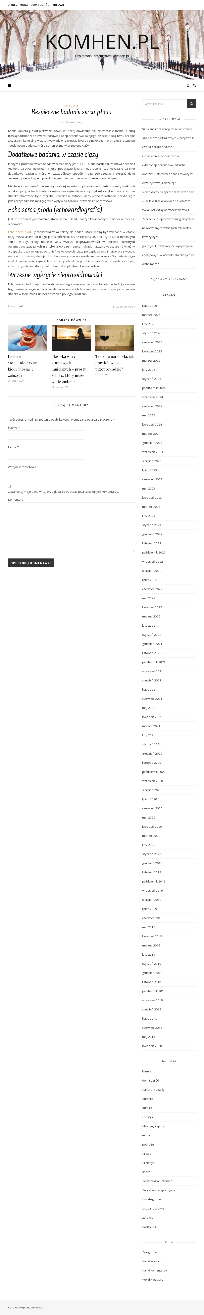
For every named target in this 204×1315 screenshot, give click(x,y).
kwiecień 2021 (152, 717)
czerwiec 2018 (152, 1028)
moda (24, 5)
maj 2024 (148, 415)
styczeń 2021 (151, 744)
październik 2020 (154, 772)
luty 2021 (148, 735)
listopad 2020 (151, 762)
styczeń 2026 (151, 333)
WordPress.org (152, 1279)
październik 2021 (154, 662)
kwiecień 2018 (152, 1046)
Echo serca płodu (20, 232)
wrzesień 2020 (152, 781)
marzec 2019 (151, 945)
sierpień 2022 (151, 571)
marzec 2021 (151, 726)
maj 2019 (148, 927)
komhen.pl (102, 41)
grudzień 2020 (152, 753)
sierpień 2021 (151, 680)
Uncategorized (152, 1199)
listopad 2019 (151, 872)
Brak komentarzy (124, 306)
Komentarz (15, 499)
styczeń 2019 (151, 964)
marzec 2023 (151, 507)
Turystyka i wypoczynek (158, 1190)
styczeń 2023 (151, 525)
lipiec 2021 (149, 689)
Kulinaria (148, 1099)
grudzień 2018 (152, 973)
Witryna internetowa (22, 467)
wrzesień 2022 (152, 561)
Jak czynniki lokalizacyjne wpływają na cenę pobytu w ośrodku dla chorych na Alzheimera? (168, 255)
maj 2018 (148, 1037)
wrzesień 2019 (152, 890)
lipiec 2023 (149, 470)
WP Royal (36, 1307)
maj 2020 (148, 817)
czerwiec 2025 (152, 342)
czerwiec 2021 (152, 699)
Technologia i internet (157, 1181)
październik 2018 (154, 991)
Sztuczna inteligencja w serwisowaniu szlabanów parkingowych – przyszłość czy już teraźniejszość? (168, 138)
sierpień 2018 (151, 1009)
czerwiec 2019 (152, 918)
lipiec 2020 (149, 799)
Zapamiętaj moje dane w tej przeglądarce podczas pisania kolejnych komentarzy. (63, 491)
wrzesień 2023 (152, 452)
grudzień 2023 (152, 443)
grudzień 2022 (152, 534)
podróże (148, 1144)
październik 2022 (154, 552)
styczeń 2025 (151, 379)
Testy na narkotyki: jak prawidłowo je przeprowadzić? (114, 363)
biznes (12, 5)
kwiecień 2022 (152, 607)
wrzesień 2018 (152, 1000)
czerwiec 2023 (152, 479)
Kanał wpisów (151, 1261)
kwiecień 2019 (152, 936)
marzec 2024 (151, 433)
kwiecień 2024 (152, 424)
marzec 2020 (151, 836)
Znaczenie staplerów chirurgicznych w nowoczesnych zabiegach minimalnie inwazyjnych (168, 228)
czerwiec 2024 (152, 406)
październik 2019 (154, 881)
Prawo (146, 1153)
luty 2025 (148, 370)
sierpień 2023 (151, 461)
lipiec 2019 (149, 909)
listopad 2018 (151, 982)
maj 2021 (148, 708)
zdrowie (58, 5)
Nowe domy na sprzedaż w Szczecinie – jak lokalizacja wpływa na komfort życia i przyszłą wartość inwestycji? (168, 201)
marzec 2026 (151, 315)
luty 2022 (148, 625)
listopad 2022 (151, 543)
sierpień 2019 (151, 900)
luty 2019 (148, 954)
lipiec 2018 (149, 1018)
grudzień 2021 (152, 644)
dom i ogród (40, 5)
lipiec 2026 (149, 306)
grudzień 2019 (152, 863)
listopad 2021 (151, 653)
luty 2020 (148, 845)
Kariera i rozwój (153, 1089)
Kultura (147, 1108)
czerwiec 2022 (152, 589)
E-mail (13, 447)
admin (20, 306)
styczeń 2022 (151, 635)
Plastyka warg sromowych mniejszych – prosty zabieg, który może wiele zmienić (69, 369)
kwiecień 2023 (152, 497)
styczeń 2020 (151, 854)
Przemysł (148, 1163)
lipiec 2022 (149, 580)
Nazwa (14, 427)
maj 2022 (148, 598)
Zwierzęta (149, 1227)
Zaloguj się (149, 1252)
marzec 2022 (151, 616)
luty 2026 (148, 324)
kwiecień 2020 (152, 826)
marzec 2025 (151, 360)
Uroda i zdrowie (153, 1208)
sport (146, 1172)
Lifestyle (148, 1117)
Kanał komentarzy (154, 1270)
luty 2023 (148, 516)
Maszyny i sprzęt (154, 1126)
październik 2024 (154, 388)
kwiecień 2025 (152, 351)
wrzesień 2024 (152, 397)
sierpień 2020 (151, 790)
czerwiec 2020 (152, 808)
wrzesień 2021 (152, 671)
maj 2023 (148, 488)
